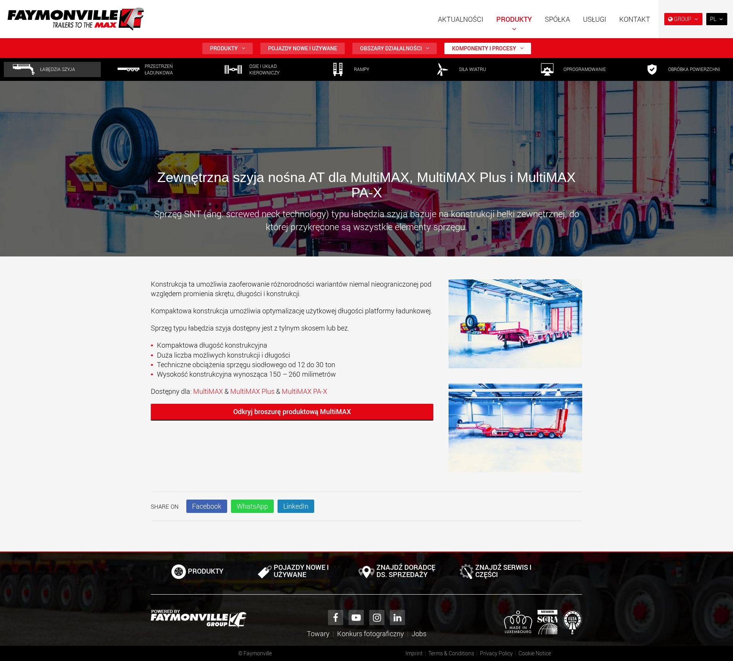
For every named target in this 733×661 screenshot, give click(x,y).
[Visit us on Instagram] (376, 617)
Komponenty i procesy (484, 48)
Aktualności (460, 19)
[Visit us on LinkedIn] (397, 617)
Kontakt (634, 19)
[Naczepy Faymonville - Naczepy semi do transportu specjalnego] (198, 619)
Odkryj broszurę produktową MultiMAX (292, 411)
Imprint (414, 653)
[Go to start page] (76, 19)
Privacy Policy (496, 653)
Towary (318, 633)
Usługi (594, 19)
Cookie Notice (534, 653)
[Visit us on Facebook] (335, 617)
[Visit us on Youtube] (356, 617)
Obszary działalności (391, 48)
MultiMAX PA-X (304, 391)
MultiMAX (208, 391)
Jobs (419, 633)
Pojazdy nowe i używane (302, 48)
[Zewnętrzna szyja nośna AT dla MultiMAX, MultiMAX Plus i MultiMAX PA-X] (515, 327)
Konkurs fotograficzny (370, 633)
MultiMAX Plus (252, 391)
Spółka (557, 19)
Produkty (514, 19)
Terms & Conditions (451, 653)
